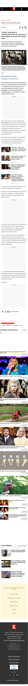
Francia (3, 325)
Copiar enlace (15, 311)
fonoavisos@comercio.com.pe (16, 640)
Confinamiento (15, 325)
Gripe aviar (9, 325)
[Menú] (2, 9)
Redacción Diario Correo (9, 76)
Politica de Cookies (14, 662)
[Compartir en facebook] (20, 27)
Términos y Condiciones (14, 656)
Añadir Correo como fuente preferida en (10, 22)
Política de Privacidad (14, 659)
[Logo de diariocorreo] (14, 9)
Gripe (21, 325)
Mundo (3, 27)
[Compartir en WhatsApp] (25, 27)
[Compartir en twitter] (23, 27)
